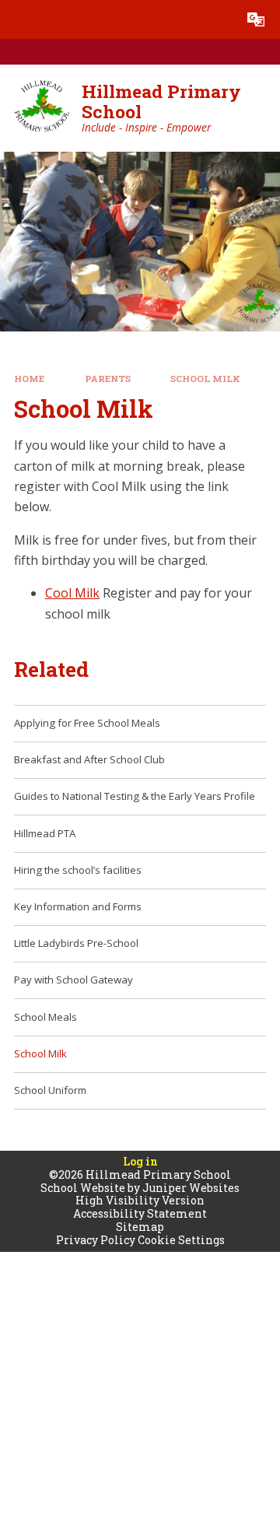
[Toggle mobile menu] (19, 19)
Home (29, 378)
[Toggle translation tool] (255, 19)
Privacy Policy (95, 1239)
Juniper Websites (191, 1187)
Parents (108, 378)
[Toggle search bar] (217, 19)
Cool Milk (72, 592)
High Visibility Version (140, 1200)
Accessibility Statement (140, 1213)
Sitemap (140, 1226)
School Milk (205, 378)
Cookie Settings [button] (181, 1239)
